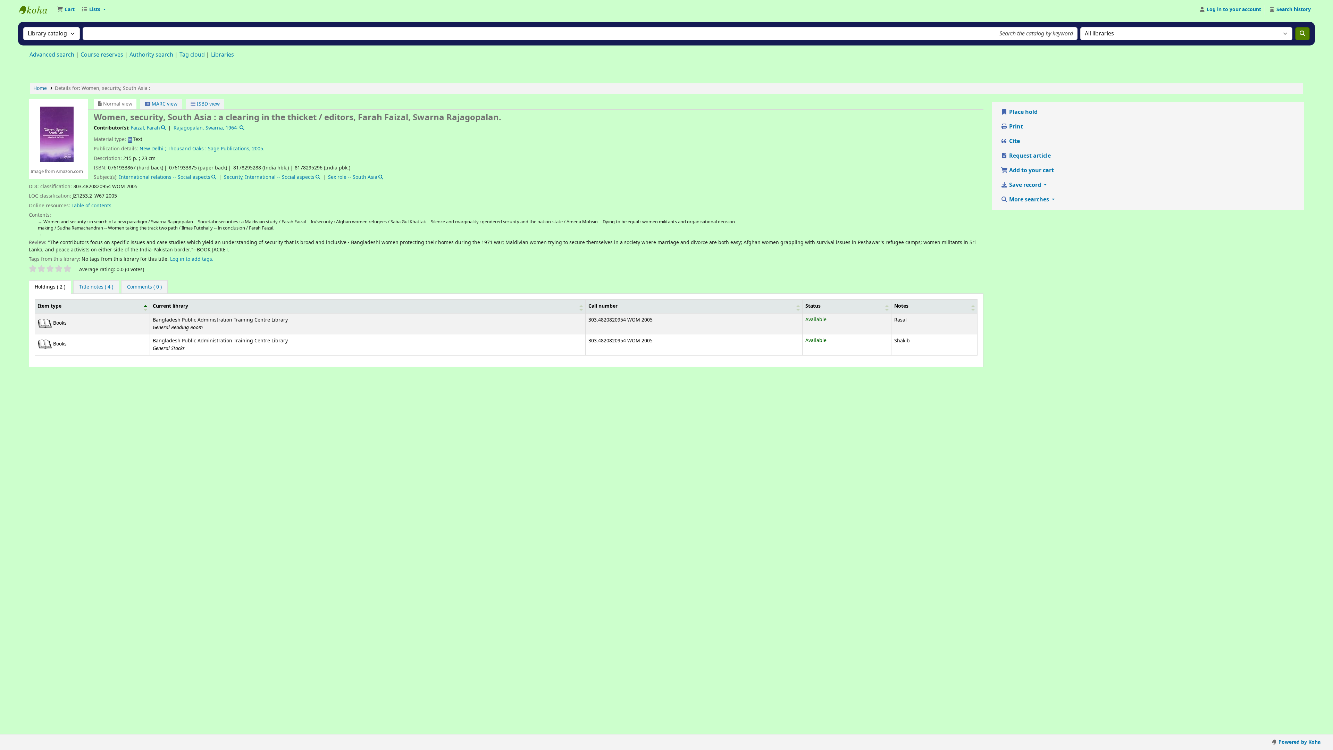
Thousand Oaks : (187, 148)
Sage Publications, (229, 148)
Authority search (151, 55)
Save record (1025, 185)
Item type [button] (49, 306)
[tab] (96, 287)
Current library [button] (170, 306)
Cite (1014, 141)
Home (40, 88)
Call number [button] (603, 306)
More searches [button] (1029, 199)
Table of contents (91, 205)
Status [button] (813, 306)
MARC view (163, 104)
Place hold (1023, 112)
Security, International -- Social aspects (269, 177)
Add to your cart (1031, 170)
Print (1015, 127)
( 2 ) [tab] (50, 287)
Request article (1029, 156)
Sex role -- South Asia (352, 177)
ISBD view (207, 104)
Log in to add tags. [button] (191, 259)
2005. (258, 148)
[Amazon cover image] (56, 134)
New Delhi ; (153, 148)
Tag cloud (192, 55)
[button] (65, 9)
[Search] (1302, 33)
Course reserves (102, 55)
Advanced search (52, 55)
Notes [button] (901, 306)
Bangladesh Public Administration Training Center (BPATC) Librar (36, 10)
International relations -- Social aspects (164, 177)
